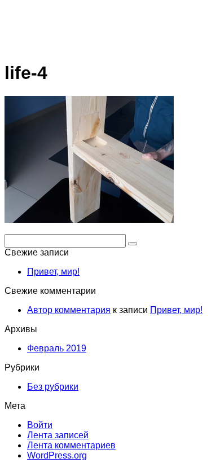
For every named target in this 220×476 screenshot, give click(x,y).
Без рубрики (52, 386)
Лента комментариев (71, 445)
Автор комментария (69, 310)
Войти (39, 425)
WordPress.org (57, 455)
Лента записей (58, 435)
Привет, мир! (53, 271)
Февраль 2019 (56, 348)
